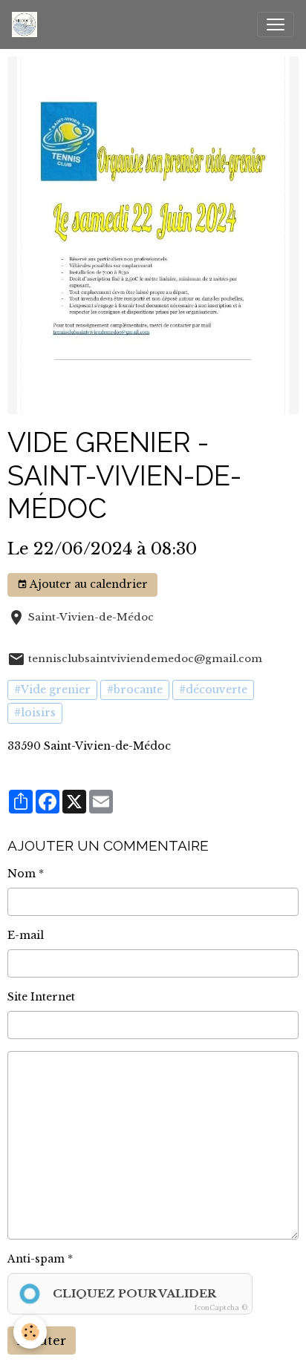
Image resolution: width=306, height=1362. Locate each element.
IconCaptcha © (221, 1307)
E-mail (25, 935)
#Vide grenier (52, 689)
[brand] (27, 24)
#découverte (213, 689)
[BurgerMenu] (275, 24)
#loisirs (35, 712)
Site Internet (41, 997)
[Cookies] (30, 1332)
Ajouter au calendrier (87, 584)
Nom (21, 873)
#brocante (135, 689)
